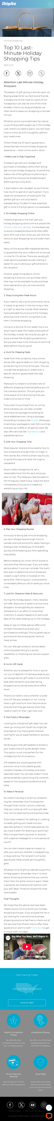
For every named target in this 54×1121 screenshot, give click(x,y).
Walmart (17, 227)
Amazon (8, 227)
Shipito (35, 420)
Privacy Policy (15, 1111)
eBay (28, 227)
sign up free (27, 1003)
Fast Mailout (33, 431)
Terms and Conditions (34, 1111)
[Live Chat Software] (49, 1116)
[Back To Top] (49, 1108)
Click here (37, 928)
